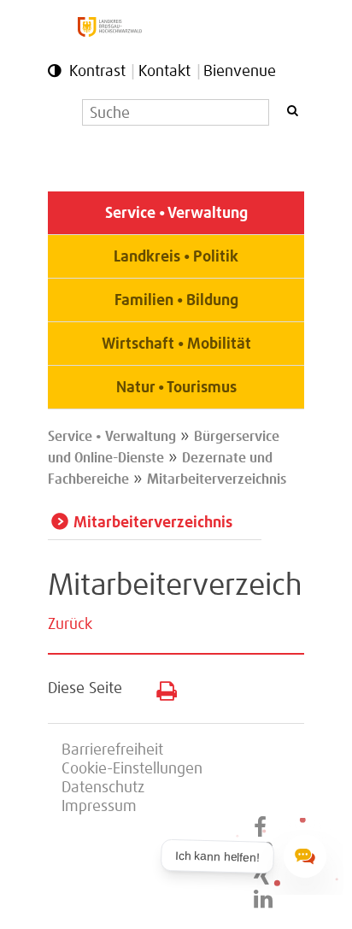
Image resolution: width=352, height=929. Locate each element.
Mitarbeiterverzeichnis (216, 479)
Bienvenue (239, 71)
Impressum (99, 806)
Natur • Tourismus (176, 388)
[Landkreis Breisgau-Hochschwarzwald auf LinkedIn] (263, 900)
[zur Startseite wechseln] (110, 32)
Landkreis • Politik (176, 257)
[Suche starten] (292, 111)
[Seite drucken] (160, 687)
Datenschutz (103, 788)
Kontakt (164, 71)
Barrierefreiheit (112, 750)
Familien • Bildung (176, 301)
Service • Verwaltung (176, 213)
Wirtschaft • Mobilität (176, 344)
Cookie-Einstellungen (132, 769)
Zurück (70, 624)
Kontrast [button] (97, 71)
